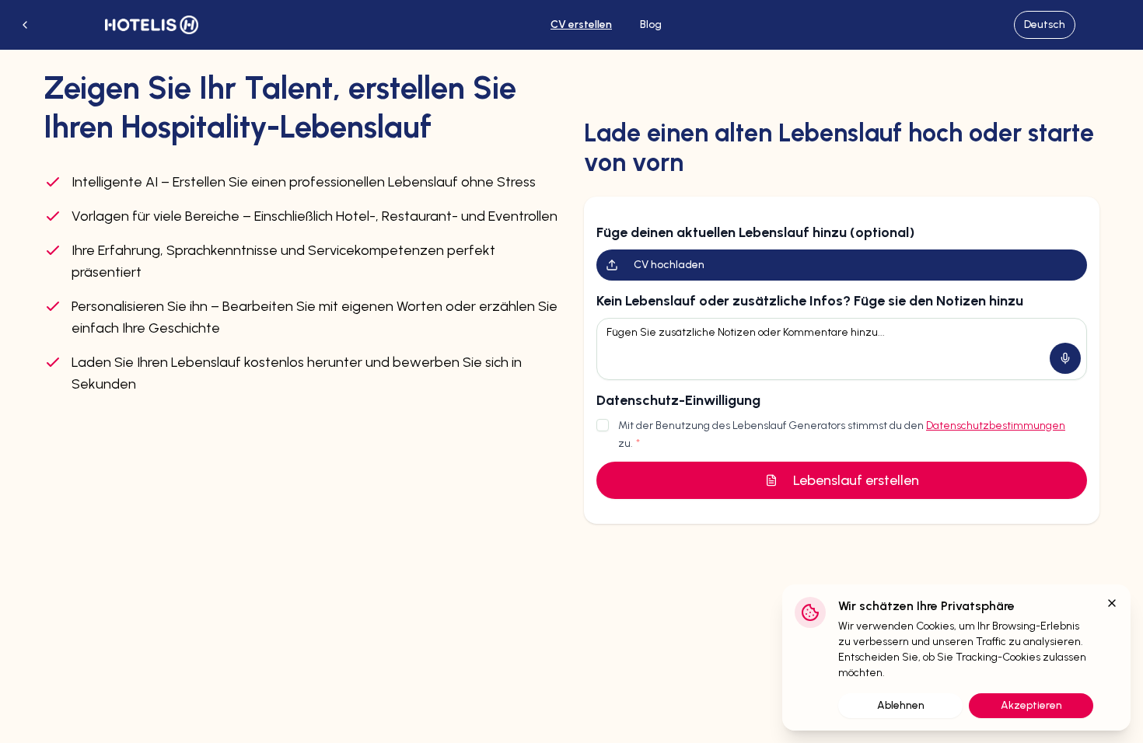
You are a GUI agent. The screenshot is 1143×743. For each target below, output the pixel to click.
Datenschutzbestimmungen (995, 425)
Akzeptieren (1031, 705)
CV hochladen (669, 264)
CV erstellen (581, 24)
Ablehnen (901, 705)
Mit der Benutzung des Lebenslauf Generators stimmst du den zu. (841, 434)
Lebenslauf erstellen (856, 480)
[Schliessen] (1112, 603)
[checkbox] (602, 425)
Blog (651, 24)
